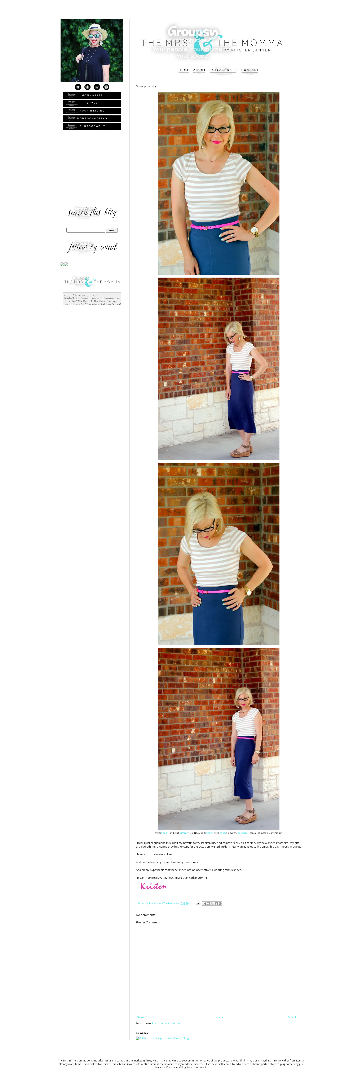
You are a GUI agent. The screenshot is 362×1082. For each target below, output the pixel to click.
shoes (223, 832)
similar (164, 832)
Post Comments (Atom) (166, 1023)
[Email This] (204, 903)
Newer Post (144, 1017)
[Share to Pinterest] (220, 903)
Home (219, 1017)
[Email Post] (197, 903)
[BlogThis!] (208, 903)
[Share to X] (212, 903)
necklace (243, 832)
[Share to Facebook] (216, 903)
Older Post (294, 1017)
